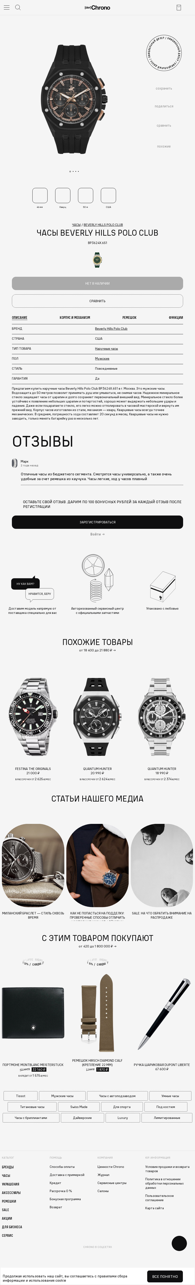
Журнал (103, 1175)
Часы (6, 1175)
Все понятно (165, 1276)
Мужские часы (62, 1096)
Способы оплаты (62, 1167)
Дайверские (82, 1118)
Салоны (103, 1191)
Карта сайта (154, 1208)
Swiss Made (79, 1107)
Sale (5, 1209)
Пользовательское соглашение (159, 1198)
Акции (7, 1218)
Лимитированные (167, 1118)
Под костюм (165, 1107)
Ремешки (9, 1201)
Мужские (102, 358)
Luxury (123, 1118)
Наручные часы (106, 348)
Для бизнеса (12, 1226)
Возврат (56, 1207)
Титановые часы (32, 1107)
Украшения (10, 1184)
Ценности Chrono (111, 1167)
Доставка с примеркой (67, 1175)
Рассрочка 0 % (61, 1191)
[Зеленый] (97, 260)
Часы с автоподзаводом (117, 1096)
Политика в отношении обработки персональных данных (164, 1183)
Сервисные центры (112, 1183)
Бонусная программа (65, 1199)
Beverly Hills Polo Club (111, 328)
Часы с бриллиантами (31, 1118)
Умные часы (170, 1096)
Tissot (20, 1096)
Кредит (55, 1183)
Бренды (8, 1167)
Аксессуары (11, 1192)
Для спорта (122, 1107)
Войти (95, 534)
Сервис (7, 1235)
